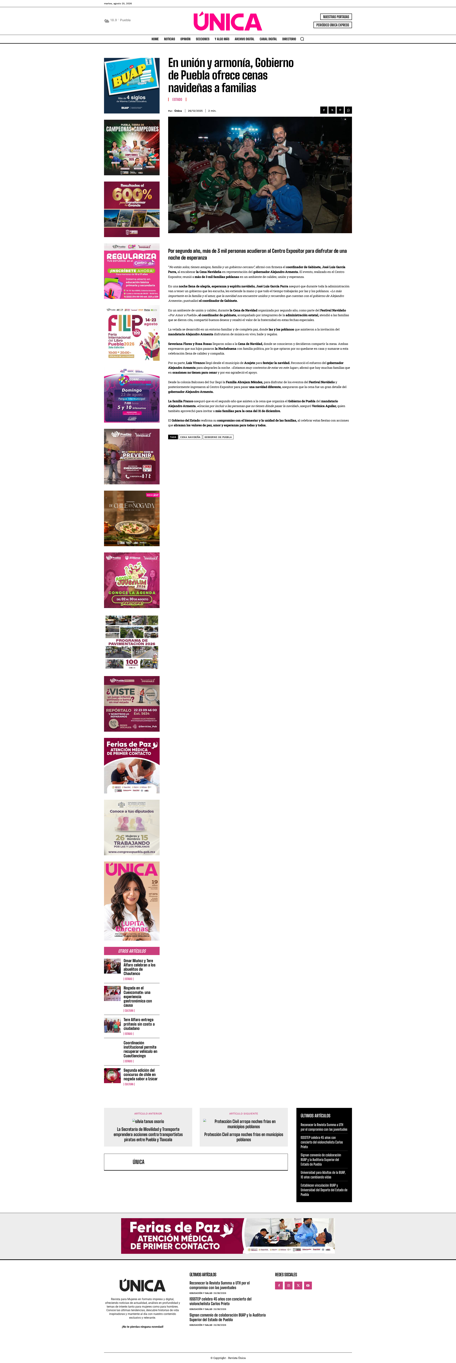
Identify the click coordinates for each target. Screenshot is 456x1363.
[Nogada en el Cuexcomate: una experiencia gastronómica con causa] (112, 993)
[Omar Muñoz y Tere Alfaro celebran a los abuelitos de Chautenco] (112, 966)
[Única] (120, 1162)
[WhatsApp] (348, 110)
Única (178, 110)
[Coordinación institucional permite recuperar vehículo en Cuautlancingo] (112, 1048)
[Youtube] (308, 1285)
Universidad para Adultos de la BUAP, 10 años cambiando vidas (323, 1174)
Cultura (129, 1010)
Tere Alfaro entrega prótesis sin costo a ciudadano (139, 1024)
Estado (128, 978)
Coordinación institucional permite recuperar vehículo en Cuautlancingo (140, 1049)
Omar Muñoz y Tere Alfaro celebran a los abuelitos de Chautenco (140, 967)
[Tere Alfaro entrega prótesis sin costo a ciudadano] (112, 1025)
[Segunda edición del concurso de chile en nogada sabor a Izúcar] (112, 1075)
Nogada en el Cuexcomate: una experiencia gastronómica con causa (138, 997)
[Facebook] (323, 110)
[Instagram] (288, 1285)
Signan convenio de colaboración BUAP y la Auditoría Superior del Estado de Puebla (321, 1159)
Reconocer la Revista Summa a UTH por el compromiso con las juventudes (324, 1127)
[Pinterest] (340, 110)
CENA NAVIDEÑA (190, 437)
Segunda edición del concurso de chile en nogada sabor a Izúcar (141, 1074)
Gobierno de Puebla (218, 437)
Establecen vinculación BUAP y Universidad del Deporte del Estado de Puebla (324, 1190)
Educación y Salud (201, 1293)
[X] (332, 110)
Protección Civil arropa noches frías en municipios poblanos (243, 1137)
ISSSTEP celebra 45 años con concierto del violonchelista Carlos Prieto (322, 1142)
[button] (302, 39)
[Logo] (228, 21)
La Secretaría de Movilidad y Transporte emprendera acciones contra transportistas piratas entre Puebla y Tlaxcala (148, 1134)
